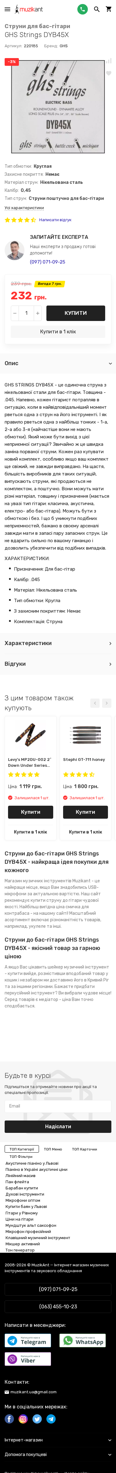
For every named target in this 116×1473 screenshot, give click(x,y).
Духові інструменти (25, 1194)
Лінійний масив (21, 1175)
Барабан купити (22, 1188)
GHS (64, 46)
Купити (76, 313)
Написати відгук (55, 219)
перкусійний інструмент (30, 993)
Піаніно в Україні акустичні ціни (36, 1169)
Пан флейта (17, 1182)
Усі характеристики (24, 207)
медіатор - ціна (55, 999)
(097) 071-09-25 (47, 262)
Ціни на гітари (19, 1219)
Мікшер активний (23, 1244)
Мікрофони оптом (23, 1200)
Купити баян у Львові (26, 1206)
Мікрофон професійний (28, 1231)
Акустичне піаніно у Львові (32, 1163)
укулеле (37, 926)
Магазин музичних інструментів (38, 881)
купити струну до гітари (56, 900)
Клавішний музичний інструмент (38, 1237)
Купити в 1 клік (58, 332)
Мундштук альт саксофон (31, 1225)
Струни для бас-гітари (37, 26)
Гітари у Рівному (22, 1213)
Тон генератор (20, 1250)
